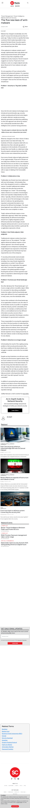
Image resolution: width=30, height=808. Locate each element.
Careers (21, 785)
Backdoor (4, 729)
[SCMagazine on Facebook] (12, 779)
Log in (12, 6)
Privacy (25, 785)
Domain (4, 736)
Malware (3, 18)
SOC (2, 508)
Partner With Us (15, 793)
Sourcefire (26, 393)
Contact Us (16, 785)
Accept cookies (15, 806)
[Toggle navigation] (2, 3)
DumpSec (5, 740)
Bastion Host (5, 731)
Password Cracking (7, 749)
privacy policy (19, 802)
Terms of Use (19, 640)
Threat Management (7, 16)
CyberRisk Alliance (11, 785)
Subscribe (15, 643)
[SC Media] (15, 3)
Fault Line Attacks (7, 744)
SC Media (5, 785)
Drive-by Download (7, 738)
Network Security (11, 18)
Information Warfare (8, 747)
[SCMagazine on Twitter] (15, 779)
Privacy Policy (25, 640)
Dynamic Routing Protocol (9, 742)
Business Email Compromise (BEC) (12, 733)
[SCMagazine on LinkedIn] (18, 779)
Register (17, 6)
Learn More (15, 410)
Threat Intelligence (18, 16)
